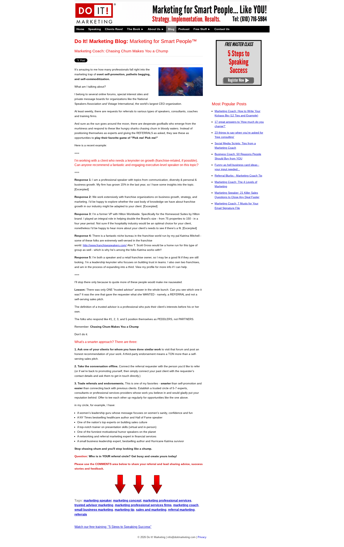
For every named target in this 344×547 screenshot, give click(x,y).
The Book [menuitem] (133, 29)
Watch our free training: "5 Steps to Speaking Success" (112, 526)
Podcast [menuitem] (184, 29)
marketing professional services (167, 500)
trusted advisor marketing (93, 505)
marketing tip (124, 509)
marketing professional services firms (143, 505)
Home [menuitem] (80, 29)
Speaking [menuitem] (94, 29)
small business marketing (93, 509)
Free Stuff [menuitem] (200, 29)
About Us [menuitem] (154, 29)
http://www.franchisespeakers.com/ (105, 245)
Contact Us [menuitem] (222, 29)
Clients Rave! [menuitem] (114, 29)
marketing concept (127, 500)
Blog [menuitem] (171, 29)
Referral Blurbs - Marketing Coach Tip (238, 175)
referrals (80, 514)
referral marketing (181, 509)
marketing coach (185, 505)
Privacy (202, 537)
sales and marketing (151, 509)
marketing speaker (97, 500)
